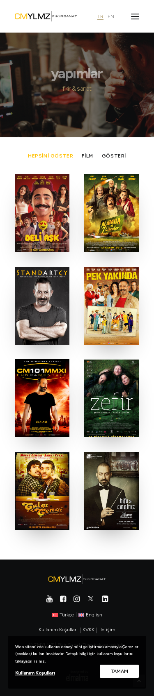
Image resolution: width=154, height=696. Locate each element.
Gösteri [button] (114, 156)
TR (100, 16)
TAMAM (119, 671)
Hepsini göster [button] (50, 156)
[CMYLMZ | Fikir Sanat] (46, 16)
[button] (135, 16)
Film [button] (87, 156)
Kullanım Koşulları (35, 673)
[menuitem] (50, 155)
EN (111, 16)
